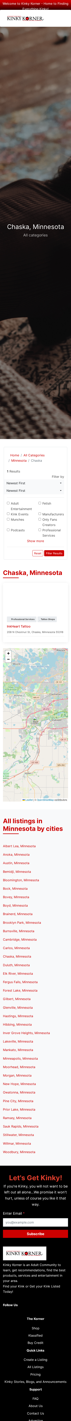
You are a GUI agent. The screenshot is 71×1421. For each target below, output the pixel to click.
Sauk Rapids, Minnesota (20, 1126)
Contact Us (35, 1413)
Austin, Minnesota (16, 863)
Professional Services (51, 532)
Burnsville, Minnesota (18, 931)
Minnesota (19, 460)
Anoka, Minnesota (16, 854)
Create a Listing (35, 1360)
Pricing (35, 1374)
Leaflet (29, 799)
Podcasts (18, 530)
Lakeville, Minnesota (18, 1041)
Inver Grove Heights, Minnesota (26, 1033)
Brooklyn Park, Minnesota (22, 923)
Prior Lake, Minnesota (19, 1109)
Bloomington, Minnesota (21, 880)
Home (14, 455)
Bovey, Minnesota (16, 897)
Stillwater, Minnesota (18, 1135)
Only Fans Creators (49, 522)
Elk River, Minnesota (18, 973)
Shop (35, 1328)
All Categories (34, 455)
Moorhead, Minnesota (19, 1067)
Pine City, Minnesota (18, 1101)
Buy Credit (35, 1343)
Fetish (46, 503)
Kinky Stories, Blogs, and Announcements (35, 1382)
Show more (35, 541)
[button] (35, 721)
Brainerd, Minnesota (18, 914)
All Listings (35, 1367)
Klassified (35, 1335)
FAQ (35, 1399)
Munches (17, 519)
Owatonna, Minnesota (19, 1092)
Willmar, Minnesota (17, 1143)
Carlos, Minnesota (16, 948)
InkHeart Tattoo (19, 626)
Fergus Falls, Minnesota (20, 982)
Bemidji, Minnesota (17, 872)
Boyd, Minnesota (15, 905)
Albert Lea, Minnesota (19, 846)
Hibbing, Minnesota (17, 1024)
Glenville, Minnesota (18, 1007)
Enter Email (14, 1213)
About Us (36, 1406)
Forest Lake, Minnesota (20, 990)
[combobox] (34, 483)
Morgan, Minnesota (17, 1075)
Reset (37, 553)
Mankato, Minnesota (18, 1050)
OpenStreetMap (45, 799)
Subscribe (35, 1234)
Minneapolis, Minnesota (20, 1058)
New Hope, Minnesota (19, 1084)
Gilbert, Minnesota (17, 999)
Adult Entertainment (21, 506)
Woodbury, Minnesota (19, 1152)
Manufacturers (53, 514)
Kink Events (19, 514)
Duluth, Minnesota (16, 965)
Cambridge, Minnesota (20, 939)
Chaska (36, 632)
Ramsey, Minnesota (17, 1118)
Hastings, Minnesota (18, 1016)
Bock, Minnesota (15, 888)
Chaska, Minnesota (17, 956)
